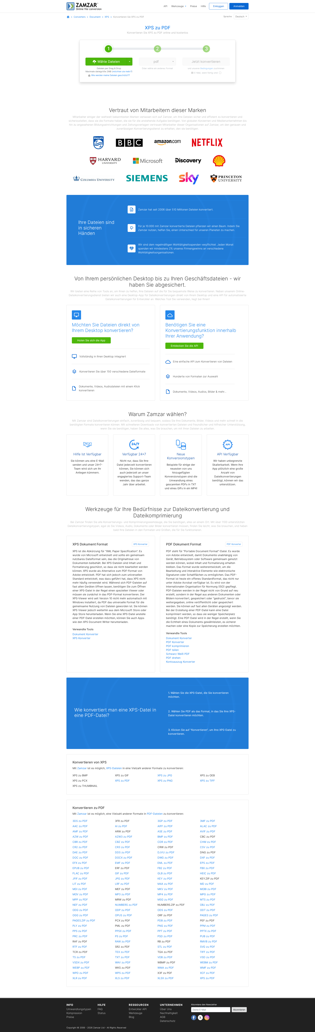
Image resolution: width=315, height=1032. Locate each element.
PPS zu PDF (80, 931)
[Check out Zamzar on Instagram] (207, 1017)
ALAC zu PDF (208, 826)
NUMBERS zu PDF (126, 904)
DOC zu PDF (80, 857)
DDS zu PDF (122, 852)
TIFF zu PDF (207, 952)
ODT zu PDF (207, 910)
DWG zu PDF (165, 857)
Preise (193, 6)
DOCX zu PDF (123, 857)
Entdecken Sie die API (184, 345)
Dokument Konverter (85, 634)
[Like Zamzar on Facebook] (194, 1017)
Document (95, 16)
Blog (131, 1017)
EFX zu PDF (80, 862)
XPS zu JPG (165, 775)
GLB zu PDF (165, 873)
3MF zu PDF (207, 821)
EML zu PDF (165, 862)
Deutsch (240, 16)
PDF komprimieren (177, 646)
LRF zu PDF (122, 883)
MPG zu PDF (208, 894)
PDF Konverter (234, 544)
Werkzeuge (177, 6)
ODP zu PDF (122, 910)
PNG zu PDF (165, 925)
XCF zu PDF (207, 973)
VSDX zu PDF (81, 962)
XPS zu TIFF (207, 780)
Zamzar (82, 768)
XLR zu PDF (80, 978)
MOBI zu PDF (208, 889)
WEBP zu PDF (81, 967)
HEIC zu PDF (208, 873)
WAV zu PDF (122, 962)
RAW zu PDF (122, 941)
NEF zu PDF (80, 904)
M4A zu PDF (165, 883)
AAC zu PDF (80, 826)
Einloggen (218, 6)
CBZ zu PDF (122, 841)
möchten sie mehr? (122, 71)
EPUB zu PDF (81, 868)
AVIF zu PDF (207, 831)
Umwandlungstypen (78, 1009)
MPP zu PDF (80, 899)
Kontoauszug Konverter (180, 661)
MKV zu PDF (165, 889)
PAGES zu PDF (209, 915)
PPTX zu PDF (208, 931)
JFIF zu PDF (80, 878)
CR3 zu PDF (122, 847)
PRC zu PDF (80, 936)
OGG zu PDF (80, 915)
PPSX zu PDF (123, 931)
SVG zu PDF (207, 946)
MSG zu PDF (165, 899)
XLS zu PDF (122, 978)
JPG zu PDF (122, 878)
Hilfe (203, 6)
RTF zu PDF (80, 946)
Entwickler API (138, 1009)
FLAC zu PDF (81, 873)
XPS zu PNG (165, 780)
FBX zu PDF (207, 868)
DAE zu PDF (80, 852)
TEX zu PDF (122, 952)
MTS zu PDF (207, 899)
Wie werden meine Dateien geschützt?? (110, 75)
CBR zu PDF (80, 841)
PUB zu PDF (207, 936)
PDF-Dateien (155, 813)
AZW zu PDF (80, 836)
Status (101, 1013)
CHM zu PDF (208, 841)
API (165, 6)
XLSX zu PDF (166, 978)
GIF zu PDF (122, 873)
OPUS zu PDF (123, 915)
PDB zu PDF (165, 920)
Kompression (74, 1013)
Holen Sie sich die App (91, 340)
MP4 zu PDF (165, 894)
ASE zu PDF (165, 831)
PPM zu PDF (207, 925)
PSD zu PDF (165, 936)
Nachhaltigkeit (169, 1013)
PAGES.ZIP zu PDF (84, 920)
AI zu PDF (121, 826)
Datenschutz (167, 1021)
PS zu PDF (121, 936)
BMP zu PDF (165, 836)
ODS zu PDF (165, 910)
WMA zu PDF (166, 967)
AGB (162, 1017)
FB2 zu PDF (165, 868)
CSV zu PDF (207, 847)
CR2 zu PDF (80, 847)
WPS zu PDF (122, 973)
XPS (107, 16)
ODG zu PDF (80, 910)
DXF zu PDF (207, 857)
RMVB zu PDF (208, 941)
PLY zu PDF (80, 925)
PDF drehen (173, 657)
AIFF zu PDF (165, 826)
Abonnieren (239, 1009)
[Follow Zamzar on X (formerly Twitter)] (201, 1017)
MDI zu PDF (80, 889)
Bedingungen (206, 68)
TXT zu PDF (122, 957)
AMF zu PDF (80, 831)
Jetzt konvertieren (206, 62)
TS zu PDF (79, 957)
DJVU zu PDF (166, 852)
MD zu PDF (207, 883)
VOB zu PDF (165, 957)
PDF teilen (172, 650)
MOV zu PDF (80, 894)
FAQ (100, 1009)
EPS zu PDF (207, 862)
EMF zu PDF (122, 862)
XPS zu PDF (122, 780)
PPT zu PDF (165, 931)
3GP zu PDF (165, 821)
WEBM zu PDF (209, 962)
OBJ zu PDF (207, 904)
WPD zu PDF (80, 973)
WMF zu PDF (208, 967)
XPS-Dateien (114, 768)
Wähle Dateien (108, 62)
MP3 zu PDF (122, 894)
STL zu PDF (165, 946)
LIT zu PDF (79, 883)
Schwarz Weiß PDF (177, 653)
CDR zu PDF (165, 841)
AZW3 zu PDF (123, 836)
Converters (79, 16)
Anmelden (238, 6)
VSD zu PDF (207, 957)
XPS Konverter (140, 544)
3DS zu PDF (80, 821)
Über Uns (166, 1009)
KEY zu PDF (165, 878)
